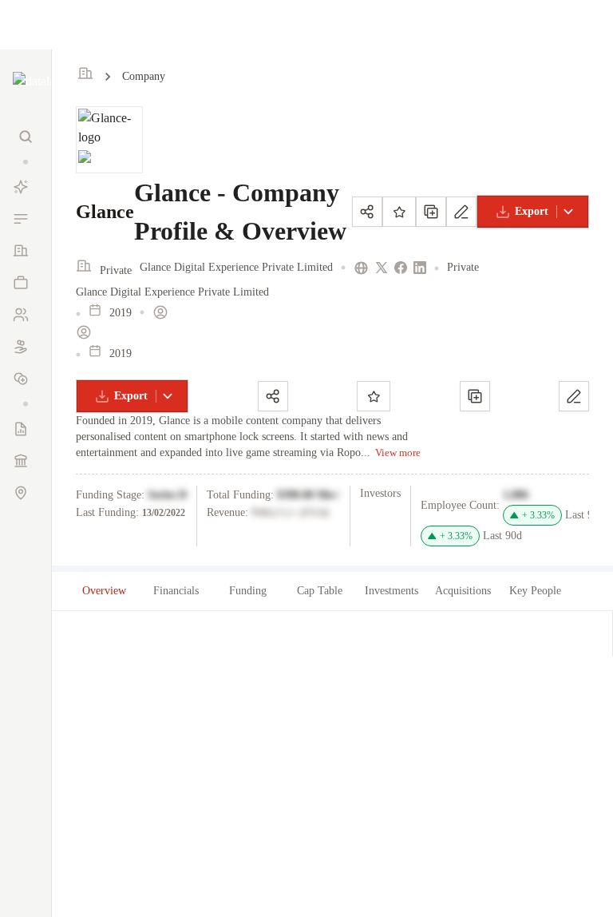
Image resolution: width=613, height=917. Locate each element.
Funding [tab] (248, 591)
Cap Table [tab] (319, 591)
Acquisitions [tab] (463, 591)
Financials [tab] (176, 591)
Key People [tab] (535, 591)
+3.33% (538, 515)
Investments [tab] (391, 591)
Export (531, 211)
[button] (25, 162)
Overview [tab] (104, 591)
